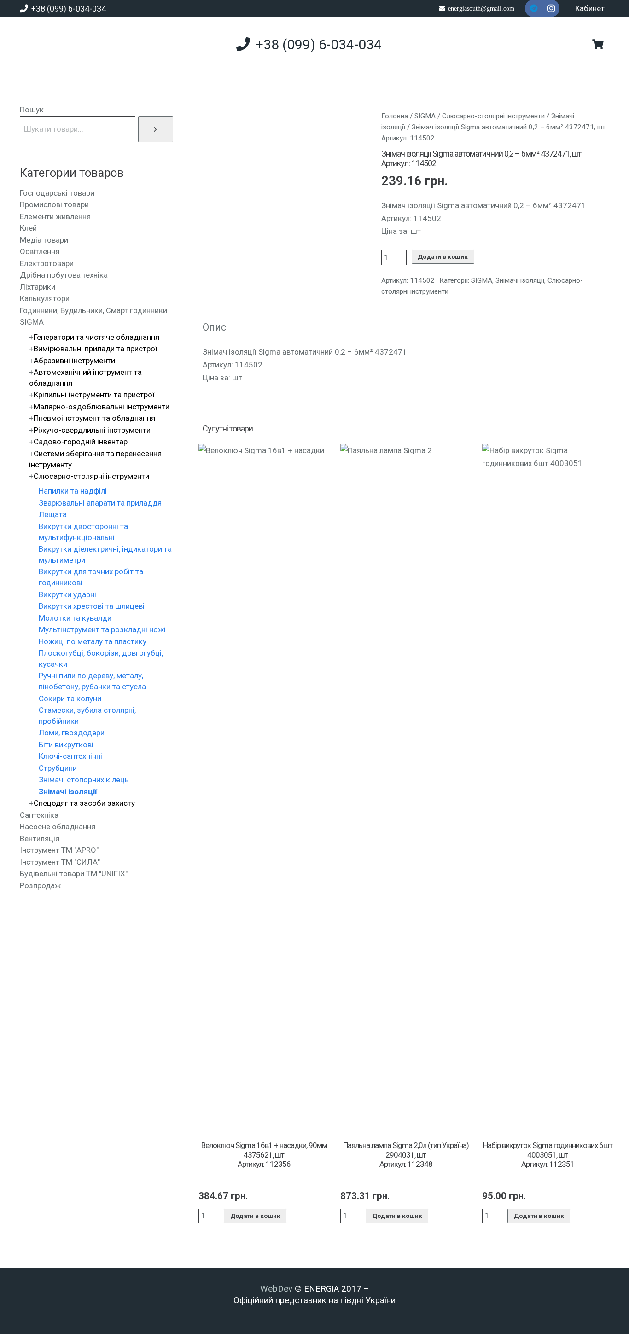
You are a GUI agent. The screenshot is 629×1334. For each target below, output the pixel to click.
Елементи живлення (55, 216)
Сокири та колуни (70, 698)
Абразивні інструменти (74, 360)
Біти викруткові (66, 744)
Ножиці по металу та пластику (92, 641)
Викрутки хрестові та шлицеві (92, 606)
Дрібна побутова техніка (64, 275)
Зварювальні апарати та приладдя (100, 502)
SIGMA (425, 116)
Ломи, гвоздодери (72, 732)
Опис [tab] (214, 327)
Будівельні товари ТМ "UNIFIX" (74, 873)
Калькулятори (45, 298)
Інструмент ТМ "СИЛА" (60, 862)
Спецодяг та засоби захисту (84, 803)
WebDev (277, 1289)
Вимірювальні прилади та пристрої (95, 348)
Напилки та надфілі (73, 490)
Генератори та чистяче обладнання (96, 337)
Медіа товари (44, 240)
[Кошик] (598, 44)
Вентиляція (39, 838)
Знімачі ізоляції (519, 280)
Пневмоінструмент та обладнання (94, 418)
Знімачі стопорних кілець (84, 779)
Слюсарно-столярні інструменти (493, 116)
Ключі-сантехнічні (70, 756)
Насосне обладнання (57, 826)
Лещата (53, 514)
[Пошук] (155, 129)
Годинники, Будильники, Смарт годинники (93, 310)
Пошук (32, 109)
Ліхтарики (37, 286)
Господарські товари (57, 193)
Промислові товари (54, 204)
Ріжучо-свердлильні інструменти (92, 430)
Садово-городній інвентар (81, 441)
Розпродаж (40, 885)
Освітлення (39, 251)
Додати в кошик (443, 256)
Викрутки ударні (67, 594)
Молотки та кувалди (75, 618)
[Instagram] (551, 8)
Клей (28, 228)
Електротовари (47, 263)
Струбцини (58, 768)
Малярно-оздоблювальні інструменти (101, 406)
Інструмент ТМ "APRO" (59, 850)
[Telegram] (534, 8)
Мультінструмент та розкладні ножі (102, 629)
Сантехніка (39, 815)
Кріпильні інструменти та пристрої (94, 394)
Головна (394, 116)
